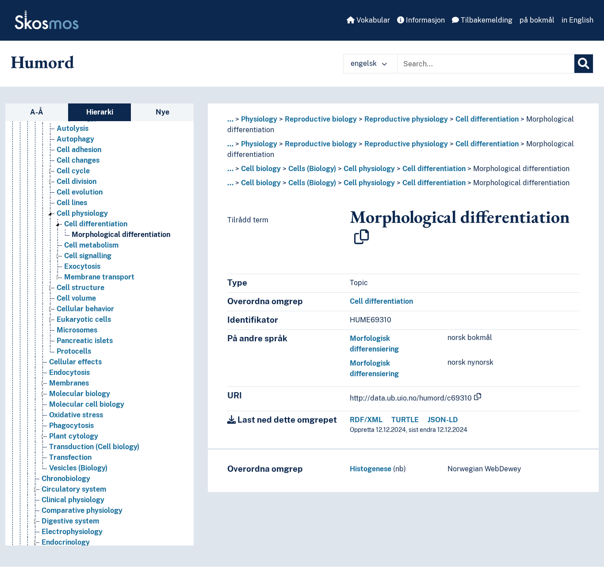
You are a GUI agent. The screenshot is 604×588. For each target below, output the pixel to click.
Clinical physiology (73, 500)
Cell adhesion (79, 149)
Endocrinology (66, 542)
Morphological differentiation (121, 234)
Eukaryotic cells (84, 319)
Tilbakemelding (485, 20)
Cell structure (80, 287)
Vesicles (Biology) (78, 468)
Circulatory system (74, 489)
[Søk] (583, 63)
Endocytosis (69, 372)
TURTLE (405, 420)
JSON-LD (443, 420)
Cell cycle (73, 171)
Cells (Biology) (312, 168)
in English (577, 20)
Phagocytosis (71, 425)
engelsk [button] (364, 63)
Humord (42, 61)
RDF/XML (366, 420)
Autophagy (75, 139)
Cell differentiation (95, 224)
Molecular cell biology (86, 404)
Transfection (70, 457)
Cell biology (261, 168)
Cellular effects (75, 362)
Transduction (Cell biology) (94, 447)
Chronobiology (66, 478)
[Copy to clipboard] (361, 237)
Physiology (259, 119)
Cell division (76, 181)
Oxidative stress (76, 415)
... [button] (230, 119)
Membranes (69, 383)
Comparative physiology (82, 510)
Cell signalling (87, 256)
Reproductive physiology (406, 119)
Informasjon (424, 20)
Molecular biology (79, 393)
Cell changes (78, 160)
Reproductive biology (321, 119)
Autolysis (72, 128)
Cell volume (76, 298)
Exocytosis (82, 266)
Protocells (74, 351)
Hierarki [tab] (99, 112)
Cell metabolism (91, 245)
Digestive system (70, 521)
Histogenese (370, 469)
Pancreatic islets (85, 340)
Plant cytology (73, 436)
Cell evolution (80, 192)
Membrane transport (99, 277)
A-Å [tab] (36, 112)
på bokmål (537, 20)
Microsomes (77, 330)
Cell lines (72, 203)
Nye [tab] (162, 112)
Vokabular (372, 20)
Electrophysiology (72, 531)
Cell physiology (82, 213)
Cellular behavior (85, 309)
